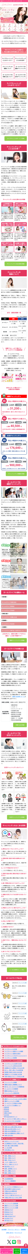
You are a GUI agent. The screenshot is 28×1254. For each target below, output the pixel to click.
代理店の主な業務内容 (10, 1191)
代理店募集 (6, 1184)
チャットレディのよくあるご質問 (12, 1153)
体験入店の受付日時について (12, 1129)
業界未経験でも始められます (12, 1189)
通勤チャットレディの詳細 (16, 640)
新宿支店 (6, 1109)
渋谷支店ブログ (8, 1214)
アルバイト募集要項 (10, 1181)
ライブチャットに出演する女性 (13, 1064)
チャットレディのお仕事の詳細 (15, 264)
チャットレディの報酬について (12, 1079)
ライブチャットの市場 (10, 1049)
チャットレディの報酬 (10, 1082)
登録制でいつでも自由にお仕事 (13, 1074)
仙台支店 (6, 1115)
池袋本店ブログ (8, 1210)
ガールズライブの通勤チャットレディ (13, 1096)
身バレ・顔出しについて (11, 1164)
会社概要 (4, 1229)
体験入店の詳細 (20, 725)
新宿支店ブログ (8, 1212)
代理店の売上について (10, 1193)
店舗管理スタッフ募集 (9, 1176)
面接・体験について (10, 1173)
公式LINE (16, 1251)
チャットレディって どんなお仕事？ (20, 59)
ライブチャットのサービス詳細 (15, 138)
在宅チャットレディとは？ (11, 1141)
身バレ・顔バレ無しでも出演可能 (13, 1070)
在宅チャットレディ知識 (11, 1208)
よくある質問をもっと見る (16, 970)
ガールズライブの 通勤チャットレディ (20, 67)
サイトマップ (18, 1233)
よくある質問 (8, 1148)
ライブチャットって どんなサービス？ (7, 59)
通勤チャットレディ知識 (11, 1205)
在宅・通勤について (10, 1171)
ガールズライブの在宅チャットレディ (13, 1138)
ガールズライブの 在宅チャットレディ (20, 76)
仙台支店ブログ (8, 1218)
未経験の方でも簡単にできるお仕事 (14, 1068)
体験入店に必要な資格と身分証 (13, 1127)
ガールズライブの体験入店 (10, 1124)
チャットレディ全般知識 (11, 1203)
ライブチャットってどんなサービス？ (13, 1046)
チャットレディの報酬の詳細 (16, 474)
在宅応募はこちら (9, 1150)
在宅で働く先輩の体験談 (11, 1146)
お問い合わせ (10, 1233)
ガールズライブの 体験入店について (8, 76)
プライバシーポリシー (13, 1229)
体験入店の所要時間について (12, 1131)
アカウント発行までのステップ (13, 1195)
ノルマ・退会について (10, 1162)
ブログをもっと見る (18, 1037)
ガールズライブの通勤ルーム (12, 1105)
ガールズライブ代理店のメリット (13, 1187)
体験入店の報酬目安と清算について (14, 1133)
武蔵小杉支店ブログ (10, 1216)
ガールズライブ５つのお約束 (12, 1121)
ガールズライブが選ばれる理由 (13, 1103)
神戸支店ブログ (8, 1220)
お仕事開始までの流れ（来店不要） (14, 1143)
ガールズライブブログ (9, 1201)
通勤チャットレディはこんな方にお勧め (15, 1099)
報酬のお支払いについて (11, 1091)
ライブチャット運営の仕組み (12, 1053)
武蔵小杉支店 (8, 1113)
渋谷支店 (6, 1111)
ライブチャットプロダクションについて (15, 1056)
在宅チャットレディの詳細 (16, 817)
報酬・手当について (10, 1160)
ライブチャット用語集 (10, 1058)
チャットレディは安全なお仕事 (13, 1066)
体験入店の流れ (8, 1135)
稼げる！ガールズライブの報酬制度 (14, 1087)
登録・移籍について (10, 1156)
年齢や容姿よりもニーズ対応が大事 (14, 1076)
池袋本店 (6, 1107)
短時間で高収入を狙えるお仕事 (13, 1072)
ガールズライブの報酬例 (11, 1089)
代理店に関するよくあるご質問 (13, 1197)
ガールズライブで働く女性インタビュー (15, 1119)
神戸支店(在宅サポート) (10, 1117)
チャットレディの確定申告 (11, 1093)
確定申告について (9, 1166)
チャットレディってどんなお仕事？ (13, 1061)
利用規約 (23, 1229)
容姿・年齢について (10, 1158)
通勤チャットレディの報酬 (11, 1101)
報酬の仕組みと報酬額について (13, 1084)
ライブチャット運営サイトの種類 (13, 1051)
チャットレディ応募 (6, 1251)
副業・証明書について (10, 1169)
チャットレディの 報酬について (8, 67)
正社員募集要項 (8, 1179)
